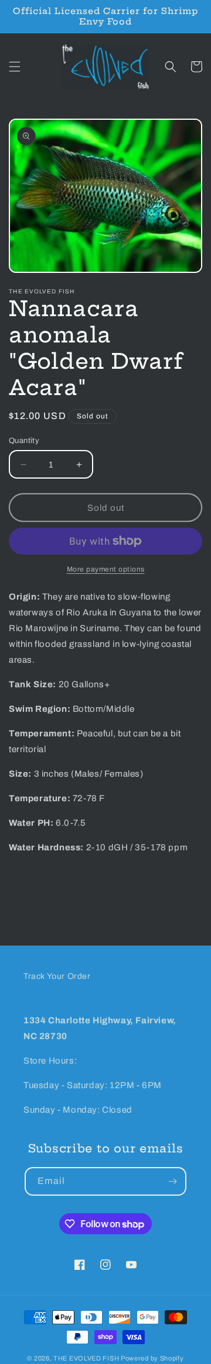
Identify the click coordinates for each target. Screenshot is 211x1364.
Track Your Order (57, 976)
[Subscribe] (172, 1181)
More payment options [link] (106, 569)
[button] (15, 66)
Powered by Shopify (152, 1358)
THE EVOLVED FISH (86, 1358)
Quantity (24, 441)
